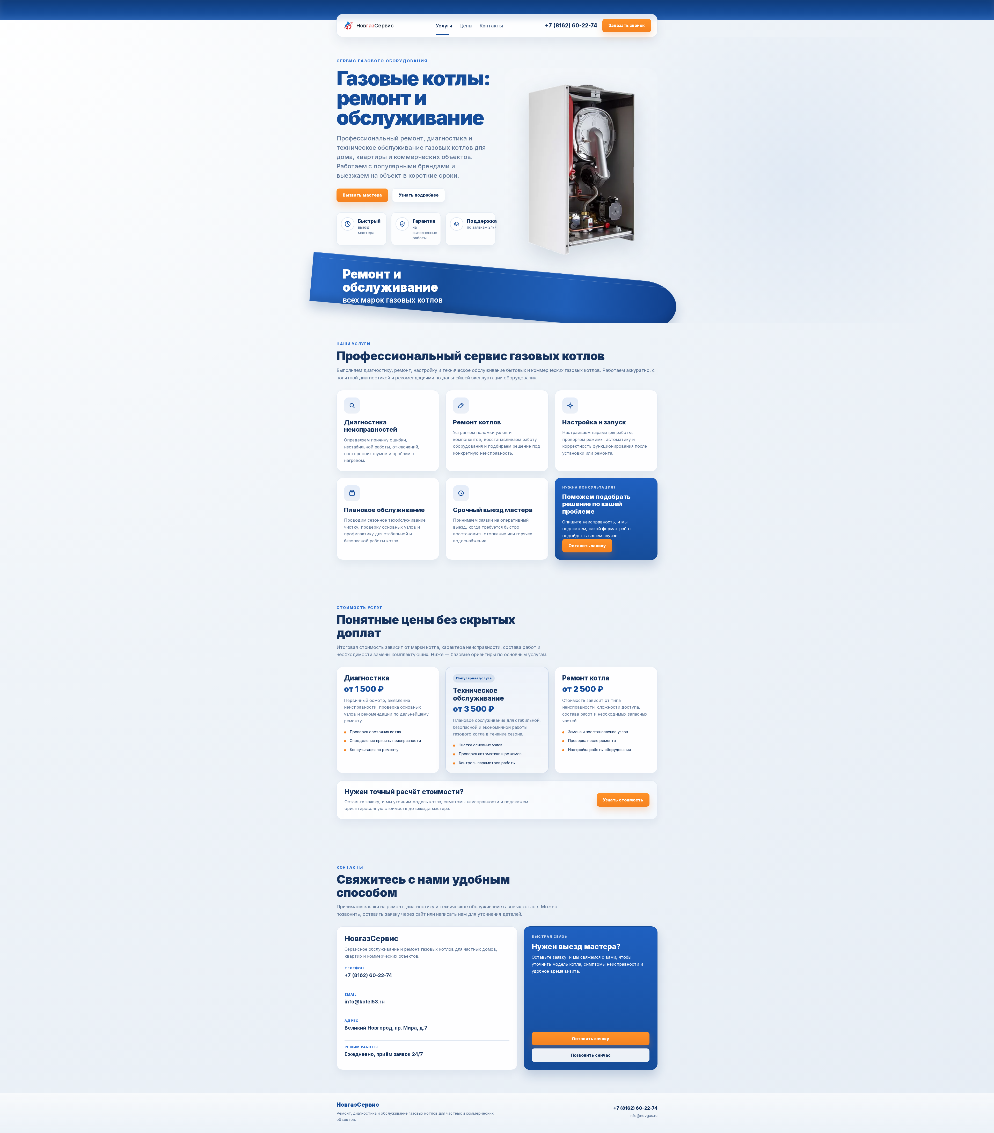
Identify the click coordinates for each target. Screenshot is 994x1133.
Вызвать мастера (362, 195)
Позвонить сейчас (591, 1055)
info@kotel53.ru (365, 1002)
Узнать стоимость (623, 799)
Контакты (491, 25)
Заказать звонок (627, 25)
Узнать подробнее (418, 195)
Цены (465, 25)
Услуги (444, 25)
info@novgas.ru (643, 1115)
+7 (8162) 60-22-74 (571, 25)
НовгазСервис (358, 1104)
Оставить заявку (587, 545)
